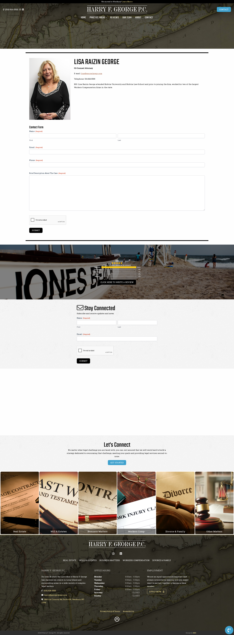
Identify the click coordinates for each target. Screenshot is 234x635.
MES (194, 633)
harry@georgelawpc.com (55, 595)
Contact (149, 17)
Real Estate (69, 560)
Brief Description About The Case (47, 173)
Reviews (114, 17)
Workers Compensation (136, 560)
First (31, 140)
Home (83, 17)
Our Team (127, 17)
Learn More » (127, 1)
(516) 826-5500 (11, 9)
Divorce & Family (161, 560)
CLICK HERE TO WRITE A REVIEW (117, 282)
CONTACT (224, 9)
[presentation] (47, 220)
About (138, 17)
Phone (36, 160)
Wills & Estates (88, 560)
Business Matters (109, 560)
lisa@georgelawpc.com (91, 73)
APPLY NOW (156, 591)
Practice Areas (97, 17)
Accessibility (128, 611)
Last (119, 140)
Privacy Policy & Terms (110, 611)
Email (36, 147)
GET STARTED (117, 462)
